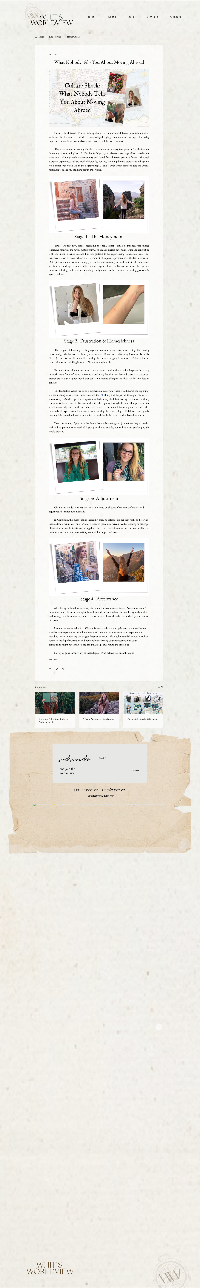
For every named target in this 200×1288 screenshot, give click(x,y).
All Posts (39, 36)
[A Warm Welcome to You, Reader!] (99, 703)
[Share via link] (56, 668)
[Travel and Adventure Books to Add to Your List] (55, 703)
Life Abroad (55, 36)
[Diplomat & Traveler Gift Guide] (143, 703)
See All (160, 687)
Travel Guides (73, 36)
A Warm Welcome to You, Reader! (99, 718)
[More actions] (147, 54)
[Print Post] (63, 668)
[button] (152, 17)
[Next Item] (159, 1027)
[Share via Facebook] (50, 668)
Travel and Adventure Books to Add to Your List (53, 720)
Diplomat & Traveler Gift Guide (142, 718)
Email (101, 758)
